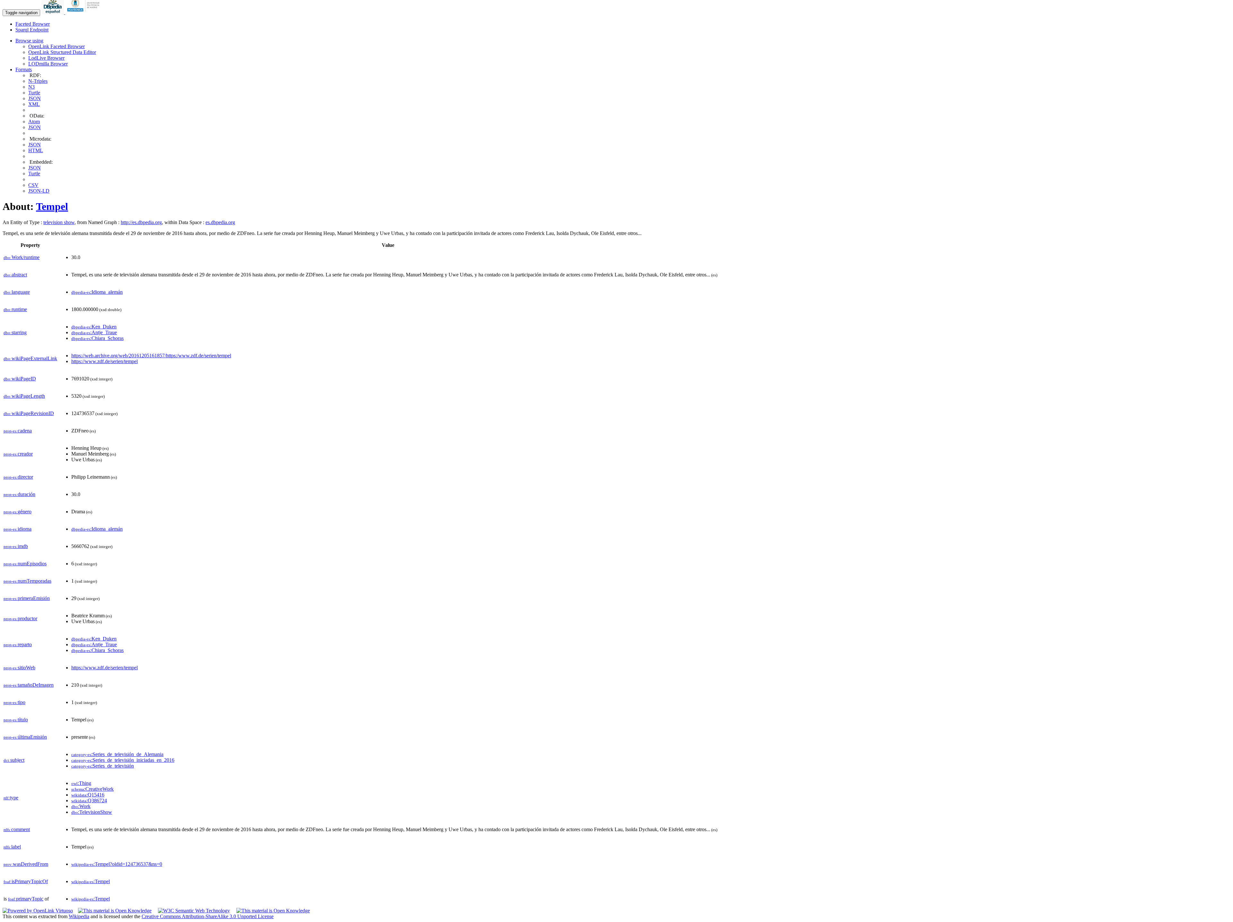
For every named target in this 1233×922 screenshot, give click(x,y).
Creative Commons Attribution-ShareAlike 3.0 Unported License (208, 916)
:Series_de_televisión (102, 766)
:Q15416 (87, 794)
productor (20, 618)
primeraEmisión (27, 598)
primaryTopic (25, 898)
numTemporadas (27, 581)
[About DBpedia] (53, 12)
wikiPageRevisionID (29, 413)
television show (58, 222)
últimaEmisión (25, 737)
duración (19, 494)
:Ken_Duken (94, 326)
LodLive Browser (46, 58)
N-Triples (38, 81)
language (17, 292)
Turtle (34, 92)
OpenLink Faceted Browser (56, 46)
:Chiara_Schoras (97, 338)
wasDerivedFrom (26, 864)
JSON (34, 98)
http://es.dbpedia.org (141, 222)
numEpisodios (25, 563)
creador (18, 454)
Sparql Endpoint (31, 29)
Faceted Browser (32, 24)
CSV (33, 185)
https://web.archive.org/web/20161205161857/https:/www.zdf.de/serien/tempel (151, 355)
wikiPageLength (24, 396)
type (11, 797)
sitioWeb (19, 667)
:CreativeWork (92, 789)
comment (17, 829)
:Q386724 (89, 800)
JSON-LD (38, 191)
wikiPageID (20, 378)
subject (14, 760)
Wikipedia (79, 916)
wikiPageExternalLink (30, 358)
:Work (81, 806)
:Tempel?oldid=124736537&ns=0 (116, 864)
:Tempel (90, 881)
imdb (16, 546)
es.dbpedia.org (220, 222)
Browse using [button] (29, 40)
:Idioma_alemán (97, 292)
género (17, 511)
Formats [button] (23, 69)
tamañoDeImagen (29, 685)
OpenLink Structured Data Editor (62, 52)
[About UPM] (84, 12)
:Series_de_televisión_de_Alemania (117, 754)
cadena (18, 430)
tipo (14, 702)
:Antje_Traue (94, 332)
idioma (17, 529)
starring (15, 332)
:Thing (81, 783)
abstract (15, 274)
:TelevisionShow (91, 812)
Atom (34, 121)
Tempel (52, 206)
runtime (15, 309)
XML (34, 104)
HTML (35, 150)
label (12, 846)
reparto (18, 644)
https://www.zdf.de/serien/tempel (104, 361)
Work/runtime (21, 257)
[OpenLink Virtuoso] (38, 910)
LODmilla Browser (48, 63)
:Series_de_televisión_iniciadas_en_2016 (122, 760)
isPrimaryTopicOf (26, 881)
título (16, 719)
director (18, 477)
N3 (31, 87)
